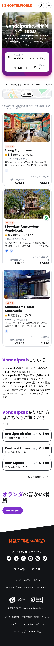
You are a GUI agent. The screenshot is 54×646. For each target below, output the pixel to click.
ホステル (9, 146)
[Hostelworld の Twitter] (16, 558)
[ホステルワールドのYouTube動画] (30, 558)
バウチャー (15, 624)
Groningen (12, 510)
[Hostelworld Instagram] (23, 558)
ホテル (37, 580)
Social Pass (42, 587)
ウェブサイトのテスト (33, 624)
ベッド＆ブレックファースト (20, 587)
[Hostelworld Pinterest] (37, 558)
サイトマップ (19, 631)
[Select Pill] (41, 5)
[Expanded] (6, 84)
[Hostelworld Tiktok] (45, 558)
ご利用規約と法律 (30, 617)
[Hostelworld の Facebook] (9, 558)
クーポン (45, 617)
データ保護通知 (11, 617)
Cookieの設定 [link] (34, 631)
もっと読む (17, 108)
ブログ (17, 580)
